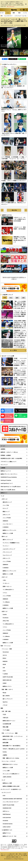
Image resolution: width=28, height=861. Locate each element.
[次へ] (2, 38)
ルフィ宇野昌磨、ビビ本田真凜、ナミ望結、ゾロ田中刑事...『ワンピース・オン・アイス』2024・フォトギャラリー (13, 158)
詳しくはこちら (10, 6)
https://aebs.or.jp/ (5, 849)
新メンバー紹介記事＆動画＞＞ (7, 45)
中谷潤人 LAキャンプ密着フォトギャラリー (13, 180)
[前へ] (26, 38)
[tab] (4, 297)
